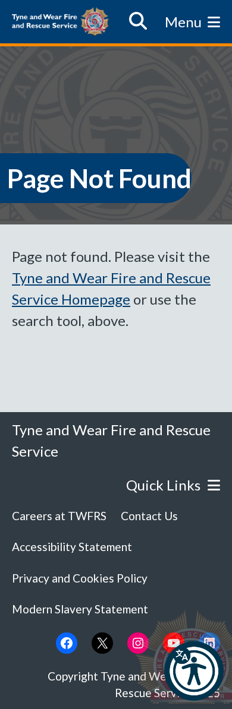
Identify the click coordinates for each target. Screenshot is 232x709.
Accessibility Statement (72, 546)
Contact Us (149, 516)
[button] (194, 671)
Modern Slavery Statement (80, 609)
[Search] (138, 21)
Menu (183, 21)
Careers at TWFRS (59, 516)
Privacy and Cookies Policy (80, 578)
